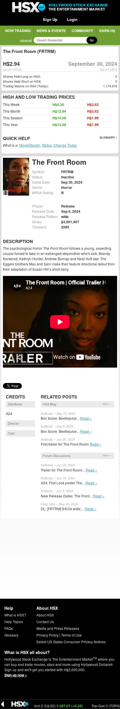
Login (72, 19)
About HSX (45, 614)
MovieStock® (29, 145)
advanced (26, 40)
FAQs (8, 628)
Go (92, 40)
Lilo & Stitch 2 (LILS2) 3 (45, 705)
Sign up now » (15, 675)
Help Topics (13, 621)
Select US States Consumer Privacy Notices (71, 641)
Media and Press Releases (57, 628)
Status (47, 145)
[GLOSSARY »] (30, 139)
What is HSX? (15, 614)
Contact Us (45, 621)
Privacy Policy (47, 634)
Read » (86, 418)
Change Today (65, 145)
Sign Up (50, 19)
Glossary (11, 634)
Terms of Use (71, 634)
